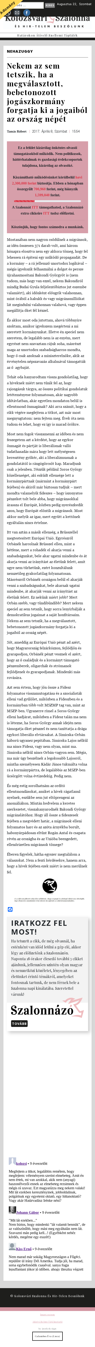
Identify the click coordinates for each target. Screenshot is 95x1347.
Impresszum (47, 1314)
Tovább (19, 1023)
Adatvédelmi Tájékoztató (47, 1321)
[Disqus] (47, 1093)
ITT (35, 207)
